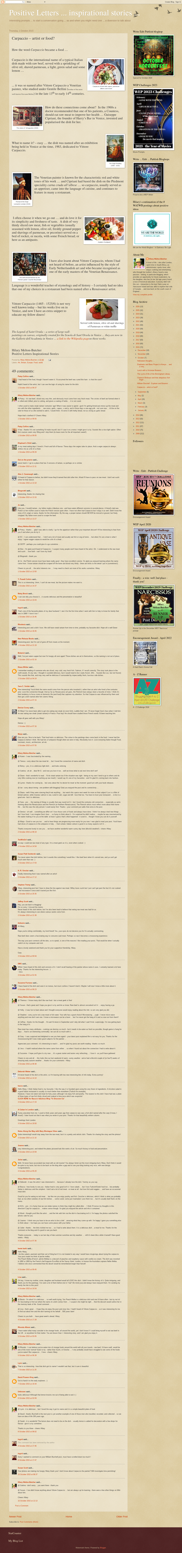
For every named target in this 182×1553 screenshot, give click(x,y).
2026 (138, 307)
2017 (138, 340)
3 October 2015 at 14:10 (27, 1078)
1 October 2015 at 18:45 (27, 631)
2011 (138, 426)
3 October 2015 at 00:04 (27, 956)
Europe (30, 363)
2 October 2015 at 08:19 (27, 832)
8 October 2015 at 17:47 (27, 1460)
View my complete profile (142, 295)
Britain (23, 363)
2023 (138, 318)
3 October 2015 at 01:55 (27, 975)
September (142, 392)
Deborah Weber (24, 1072)
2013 (138, 419)
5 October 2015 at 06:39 (27, 1355)
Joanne (21, 1145)
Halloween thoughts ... (145, 361)
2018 (138, 336)
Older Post (122, 1516)
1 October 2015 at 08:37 (27, 388)
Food (36, 363)
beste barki (22, 1248)
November (142, 354)
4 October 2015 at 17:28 (27, 1320)
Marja (20, 734)
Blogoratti (22, 491)
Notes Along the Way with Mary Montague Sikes (37, 1131)
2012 (138, 422)
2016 (138, 344)
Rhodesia (22, 624)
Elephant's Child (24, 443)
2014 (138, 415)
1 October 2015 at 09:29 (27, 452)
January (141, 410)
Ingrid (20, 608)
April (140, 399)
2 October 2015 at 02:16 (27, 660)
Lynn (20, 1363)
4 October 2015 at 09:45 (27, 1269)
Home (69, 1516)
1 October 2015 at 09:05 (27, 435)
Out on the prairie (25, 460)
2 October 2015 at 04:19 (27, 679)
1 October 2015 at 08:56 (27, 419)
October (141, 358)
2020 (138, 329)
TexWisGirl (22, 840)
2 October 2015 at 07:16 (27, 726)
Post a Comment (21, 1506)
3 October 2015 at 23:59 (27, 1152)
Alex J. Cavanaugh (25, 474)
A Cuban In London (26, 1110)
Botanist (21, 653)
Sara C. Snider (24, 686)
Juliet (20, 1160)
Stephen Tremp (24, 885)
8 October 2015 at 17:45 (27, 1446)
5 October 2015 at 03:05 (27, 1336)
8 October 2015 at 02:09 (27, 1398)
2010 (138, 430)
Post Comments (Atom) (29, 1522)
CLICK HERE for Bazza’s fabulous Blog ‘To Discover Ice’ (41, 1099)
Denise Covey (24, 708)
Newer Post (15, 1516)
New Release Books (26, 639)
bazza (20, 1086)
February (141, 407)
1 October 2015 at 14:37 (27, 586)
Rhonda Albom (24, 1327)
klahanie (21, 923)
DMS (20, 964)
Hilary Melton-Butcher (27, 395)
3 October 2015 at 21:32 (27, 1138)
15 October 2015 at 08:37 (27, 1474)
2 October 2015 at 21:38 (27, 915)
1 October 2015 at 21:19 (27, 645)
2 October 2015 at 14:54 (27, 846)
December (142, 350)
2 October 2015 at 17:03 (27, 863)
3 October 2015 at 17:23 (27, 1102)
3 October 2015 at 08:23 (27, 989)
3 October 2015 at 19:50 (27, 1123)
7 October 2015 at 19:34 (27, 1384)
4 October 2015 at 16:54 (27, 1288)
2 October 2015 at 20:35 (27, 894)
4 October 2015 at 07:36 (27, 1241)
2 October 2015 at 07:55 (27, 745)
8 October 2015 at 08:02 (27, 1432)
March (140, 403)
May (140, 396)
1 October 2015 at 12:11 (27, 466)
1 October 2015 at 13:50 (27, 572)
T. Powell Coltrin (25, 579)
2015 (138, 347)
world (41, 363)
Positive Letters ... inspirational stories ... (74, 12)
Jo (19, 505)
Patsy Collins (23, 376)
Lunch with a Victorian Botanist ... (150, 370)
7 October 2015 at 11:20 (27, 1370)
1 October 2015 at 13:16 (27, 497)
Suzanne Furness (25, 983)
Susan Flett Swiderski (27, 854)
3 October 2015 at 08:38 (27, 1064)
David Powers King (26, 1377)
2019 (138, 332)
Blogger (103, 1548)
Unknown (22, 1392)
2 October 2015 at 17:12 (27, 877)
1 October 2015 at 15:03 (27, 600)
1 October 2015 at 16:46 (27, 617)
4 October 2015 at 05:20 (27, 1171)
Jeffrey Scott (23, 901)
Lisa (19, 1277)
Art (19, 363)
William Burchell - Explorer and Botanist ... (153, 383)
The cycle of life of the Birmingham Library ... (154, 374)
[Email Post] (49, 360)
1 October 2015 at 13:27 (27, 519)
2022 (138, 321)
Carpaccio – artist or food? (147, 387)
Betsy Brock (23, 594)
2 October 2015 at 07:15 (27, 700)
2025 (138, 310)
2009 (138, 434)
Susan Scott (23, 1468)
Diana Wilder (23, 667)
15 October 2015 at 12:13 (27, 1501)
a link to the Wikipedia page (73, 338)
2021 (138, 325)
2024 (138, 314)
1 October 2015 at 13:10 (27, 483)
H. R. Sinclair (23, 871)
